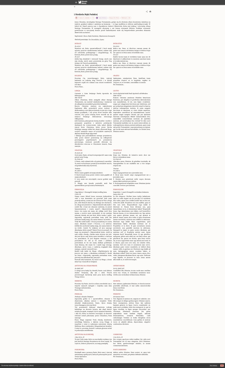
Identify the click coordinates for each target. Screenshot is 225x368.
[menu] (76, 2)
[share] (147, 11)
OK (222, 365)
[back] (74, 6)
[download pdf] (150, 11)
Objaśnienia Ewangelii (107, 36)
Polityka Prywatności (42, 365)
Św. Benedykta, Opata (96, 39)
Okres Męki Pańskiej (90, 36)
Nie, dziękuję (213, 365)
